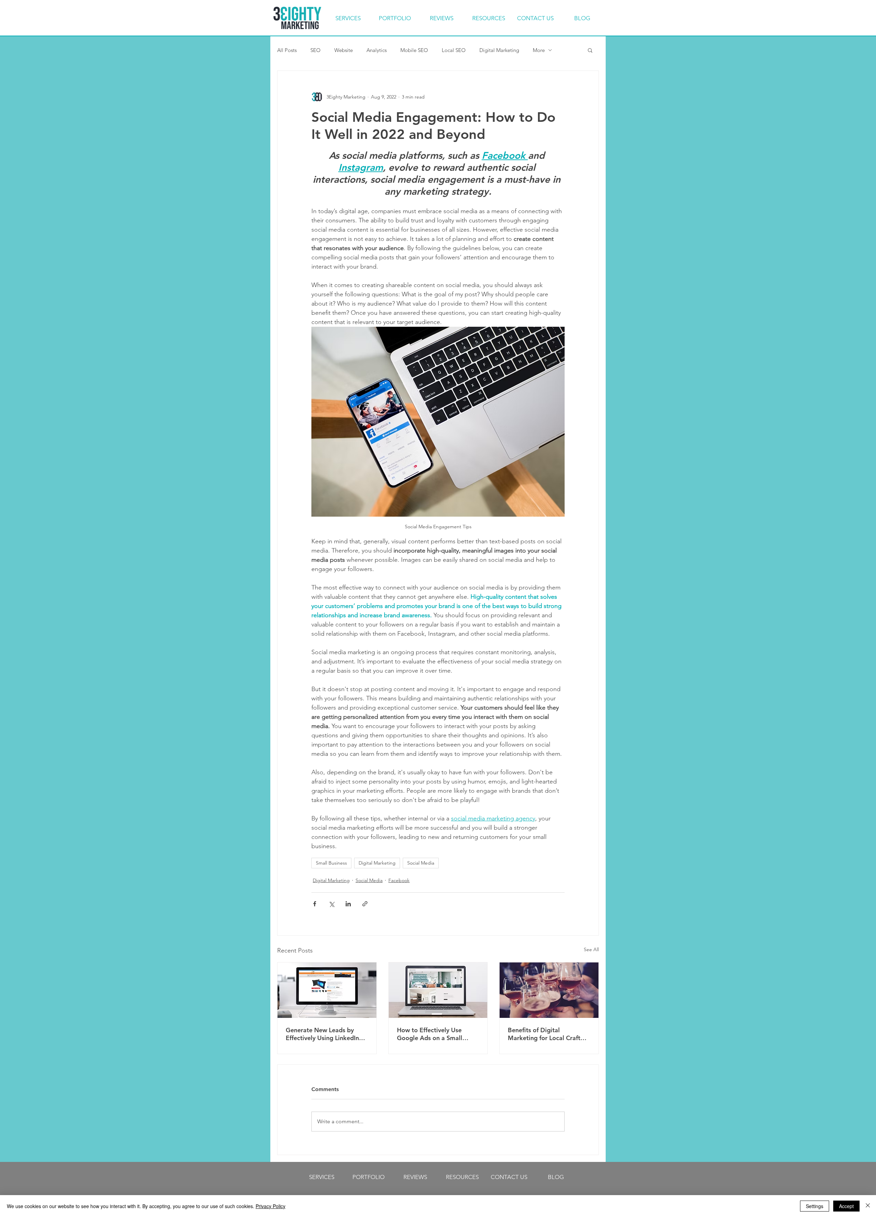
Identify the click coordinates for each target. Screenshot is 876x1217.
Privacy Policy (270, 1206)
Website (343, 50)
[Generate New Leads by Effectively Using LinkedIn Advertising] (327, 990)
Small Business (331, 863)
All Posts (287, 50)
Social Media (420, 863)
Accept (846, 1206)
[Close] (868, 1206)
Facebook (399, 880)
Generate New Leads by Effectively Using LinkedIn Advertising (322, 1034)
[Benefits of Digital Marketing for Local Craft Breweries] (549, 990)
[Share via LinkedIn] (348, 904)
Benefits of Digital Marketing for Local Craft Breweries (544, 1034)
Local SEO (454, 50)
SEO (315, 50)
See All (591, 949)
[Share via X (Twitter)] (331, 904)
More (539, 50)
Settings (814, 1206)
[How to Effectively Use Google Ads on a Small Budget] (438, 990)
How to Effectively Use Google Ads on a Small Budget (429, 1034)
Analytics (376, 50)
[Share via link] (365, 904)
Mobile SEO (414, 50)
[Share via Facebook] (314, 904)
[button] (590, 50)
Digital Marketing (499, 50)
